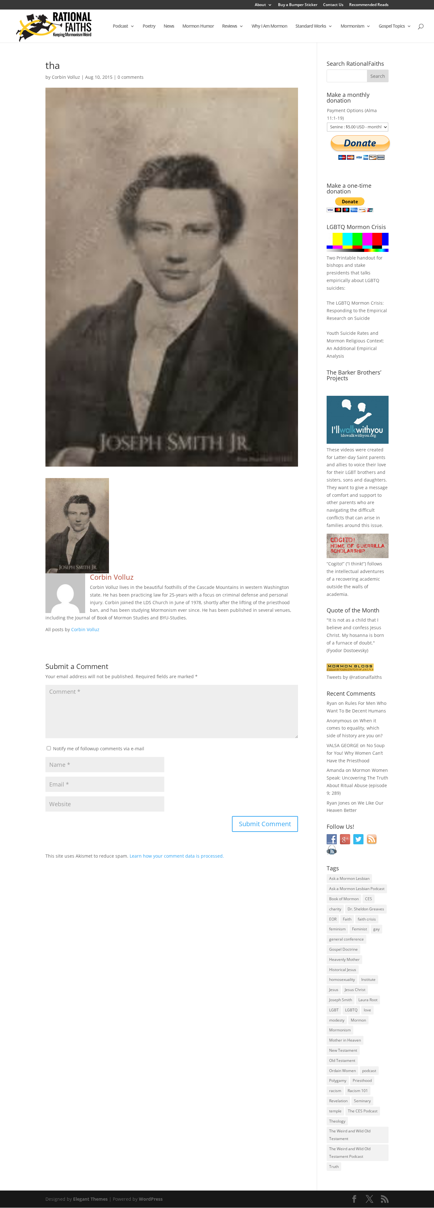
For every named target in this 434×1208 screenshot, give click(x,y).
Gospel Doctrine (343, 949)
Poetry (149, 26)
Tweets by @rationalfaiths (354, 677)
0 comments (131, 77)
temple (335, 1111)
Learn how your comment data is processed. (177, 856)
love (367, 1010)
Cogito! (335, 564)
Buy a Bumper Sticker (297, 5)
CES (368, 898)
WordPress (151, 1199)
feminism (337, 929)
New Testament (343, 1050)
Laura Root (367, 999)
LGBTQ (351, 1010)
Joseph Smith (340, 999)
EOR (332, 919)
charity (335, 909)
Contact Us (333, 5)
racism (335, 1090)
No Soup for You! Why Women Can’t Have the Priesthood (356, 753)
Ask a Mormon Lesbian (349, 878)
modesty (336, 1020)
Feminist (359, 929)
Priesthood (362, 1080)
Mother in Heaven (345, 1040)
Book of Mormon (344, 898)
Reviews (229, 26)
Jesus (333, 989)
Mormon (358, 1020)
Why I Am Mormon (269, 26)
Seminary (362, 1100)
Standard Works (310, 26)
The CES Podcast (362, 1111)
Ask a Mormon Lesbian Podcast (356, 888)
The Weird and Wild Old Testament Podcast (349, 1152)
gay (376, 929)
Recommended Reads (369, 5)
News (169, 26)
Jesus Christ (355, 989)
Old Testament (342, 1060)
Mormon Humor (198, 26)
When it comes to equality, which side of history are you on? (355, 728)
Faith (347, 919)
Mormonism (352, 26)
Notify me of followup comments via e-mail (98, 749)
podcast (369, 1070)
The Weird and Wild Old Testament (349, 1134)
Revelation (338, 1100)
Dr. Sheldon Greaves (366, 909)
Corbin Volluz (66, 77)
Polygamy (337, 1080)
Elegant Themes (90, 1199)
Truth (334, 1166)
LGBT (350, 472)
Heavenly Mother (344, 959)
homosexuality (342, 979)
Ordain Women (342, 1070)
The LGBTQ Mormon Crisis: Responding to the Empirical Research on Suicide (357, 310)
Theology (337, 1121)
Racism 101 (358, 1090)
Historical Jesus (342, 969)
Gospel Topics (392, 26)
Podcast (120, 26)
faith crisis (367, 919)
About (260, 5)
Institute (368, 979)
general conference (346, 939)
